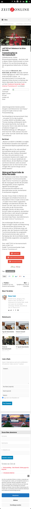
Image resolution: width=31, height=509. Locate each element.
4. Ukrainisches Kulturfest (8, 473)
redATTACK (16, 253)
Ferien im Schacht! (20, 332)
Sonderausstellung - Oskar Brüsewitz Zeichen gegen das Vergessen (15, 468)
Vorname (4, 436)
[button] (28, 476)
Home (3, 44)
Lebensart (12, 44)
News (7, 44)
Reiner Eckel (12, 296)
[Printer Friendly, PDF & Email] (15, 267)
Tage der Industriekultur (8, 332)
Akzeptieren (15, 495)
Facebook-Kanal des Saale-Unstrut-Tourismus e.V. (13, 85)
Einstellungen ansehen (15, 505)
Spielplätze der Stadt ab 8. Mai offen (23, 284)
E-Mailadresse (6, 450)
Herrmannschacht (16, 261)
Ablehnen (15, 500)
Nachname (5, 443)
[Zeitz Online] (15, 9)
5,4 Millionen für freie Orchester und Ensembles (8, 284)
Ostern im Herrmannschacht (6, 348)
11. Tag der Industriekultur (22, 347)
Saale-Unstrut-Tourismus (16, 257)
